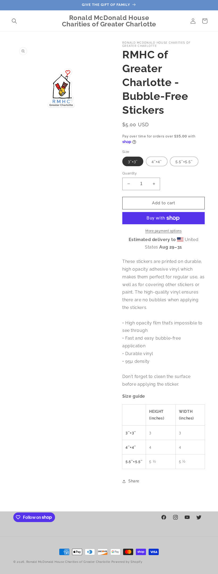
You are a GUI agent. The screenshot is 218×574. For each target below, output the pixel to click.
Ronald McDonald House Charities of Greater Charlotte (68, 562)
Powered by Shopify (126, 562)
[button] (14, 21)
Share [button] (133, 481)
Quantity (129, 173)
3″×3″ (133, 161)
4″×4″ (157, 161)
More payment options (163, 231)
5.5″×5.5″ (184, 161)
